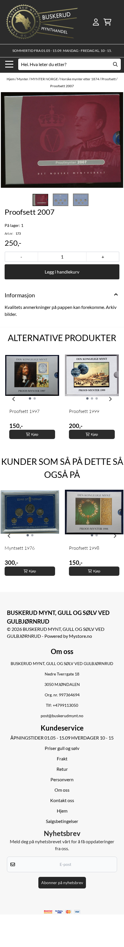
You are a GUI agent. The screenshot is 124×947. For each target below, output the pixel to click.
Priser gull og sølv (62, 748)
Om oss (62, 790)
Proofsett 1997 (24, 411)
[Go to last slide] (13, 399)
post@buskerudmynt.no (62, 715)
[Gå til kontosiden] (96, 22)
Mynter (23, 79)
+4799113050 (65, 705)
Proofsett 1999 (84, 411)
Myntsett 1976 (20, 548)
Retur (62, 769)
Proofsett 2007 (62, 86)
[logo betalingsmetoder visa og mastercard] (62, 912)
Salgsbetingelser (62, 821)
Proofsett (109, 79)
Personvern (62, 779)
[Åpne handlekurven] (107, 22)
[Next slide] (110, 399)
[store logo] (42, 22)
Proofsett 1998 (84, 548)
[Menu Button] (9, 64)
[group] (32, 399)
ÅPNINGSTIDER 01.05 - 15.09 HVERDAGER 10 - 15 (62, 737)
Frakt (62, 758)
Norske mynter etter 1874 (80, 79)
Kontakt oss (62, 800)
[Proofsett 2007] (62, 140)
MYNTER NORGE (45, 79)
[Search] (115, 64)
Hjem (11, 79)
